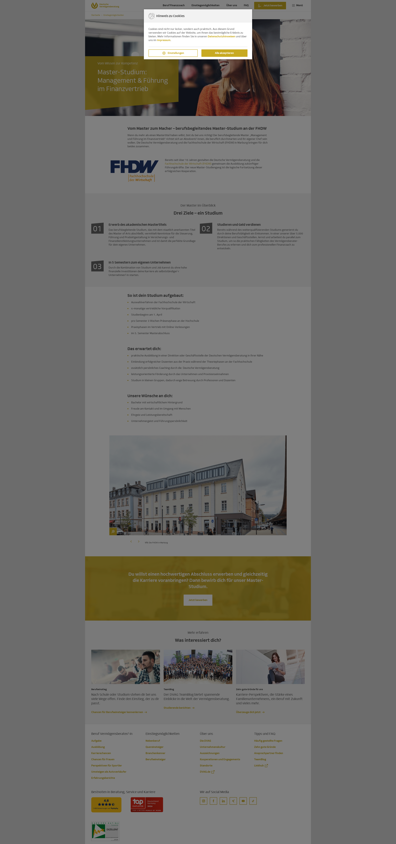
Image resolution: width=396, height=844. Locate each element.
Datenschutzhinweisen (221, 36)
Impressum (163, 40)
